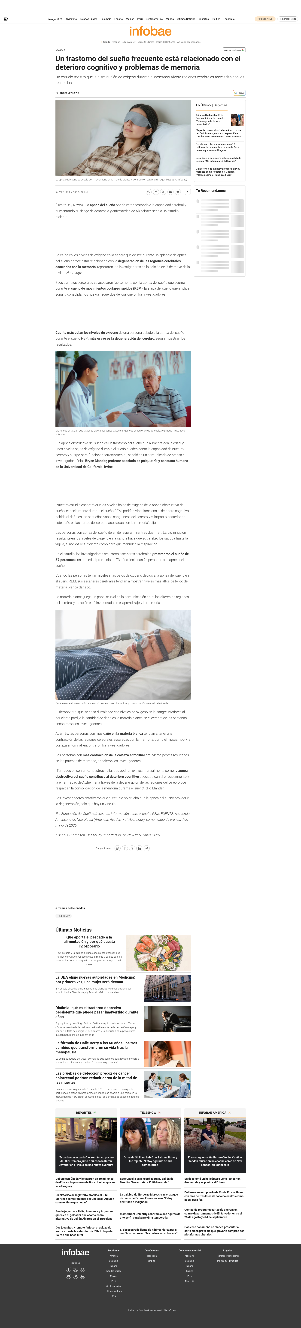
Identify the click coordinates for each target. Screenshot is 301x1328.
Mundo (170, 19)
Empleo (151, 1261)
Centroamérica (154, 19)
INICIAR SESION (288, 19)
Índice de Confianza (165, 42)
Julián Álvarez (129, 42)
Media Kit (189, 1281)
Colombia (105, 19)
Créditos (116, 42)
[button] (6, 19)
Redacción (151, 1256)
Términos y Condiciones (227, 1256)
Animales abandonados (189, 42)
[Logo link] (150, 31)
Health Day (64, 915)
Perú (140, 19)
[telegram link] (75, 1276)
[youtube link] (68, 1276)
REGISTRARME (265, 19)
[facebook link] (68, 1269)
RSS (114, 1296)
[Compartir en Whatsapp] (149, 192)
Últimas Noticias (186, 19)
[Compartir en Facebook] (156, 192)
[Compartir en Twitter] (163, 192)
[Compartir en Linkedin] (170, 192)
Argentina (71, 19)
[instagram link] (82, 1269)
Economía (229, 19)
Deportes (203, 19)
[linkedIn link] (82, 1276)
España (118, 19)
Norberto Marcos (145, 42)
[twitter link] (75, 1269)
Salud (59, 49)
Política (216, 19)
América (114, 1256)
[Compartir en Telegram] (178, 192)
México (130, 19)
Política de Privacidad (227, 1261)
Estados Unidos (88, 19)
